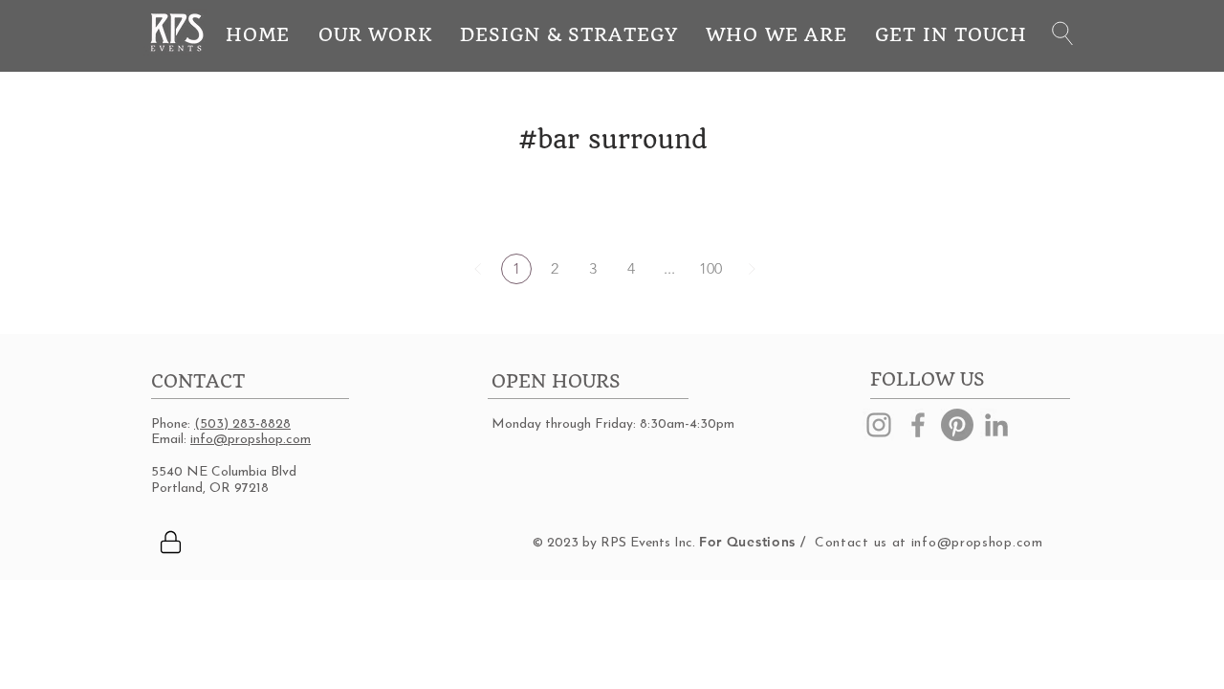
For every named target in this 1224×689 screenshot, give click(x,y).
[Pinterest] (957, 425)
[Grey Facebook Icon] (918, 425)
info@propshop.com (250, 440)
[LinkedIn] (996, 425)
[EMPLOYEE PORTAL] (170, 541)
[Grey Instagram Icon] (879, 425)
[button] (1062, 33)
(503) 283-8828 (242, 424)
